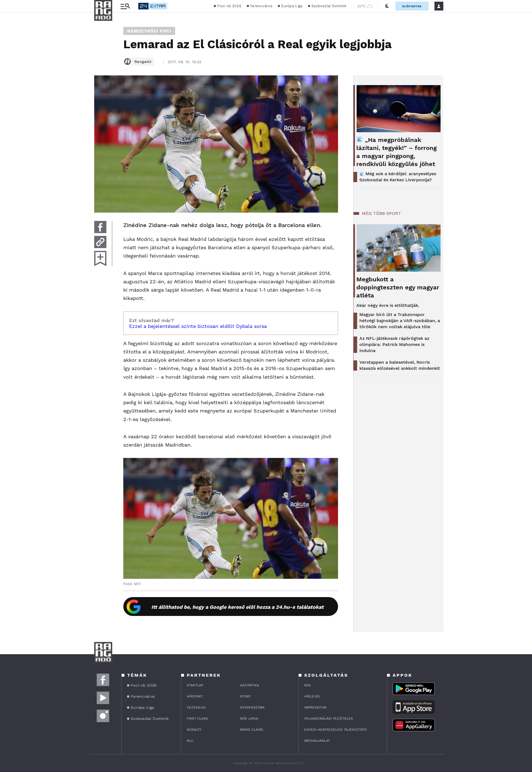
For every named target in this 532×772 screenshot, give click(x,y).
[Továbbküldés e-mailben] (100, 242)
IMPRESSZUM (315, 707)
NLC (190, 741)
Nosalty (194, 730)
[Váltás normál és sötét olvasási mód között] (387, 6)
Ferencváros (261, 6)
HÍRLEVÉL (312, 696)
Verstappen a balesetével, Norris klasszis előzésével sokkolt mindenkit (399, 365)
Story (245, 696)
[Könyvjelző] (100, 258)
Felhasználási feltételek (328, 718)
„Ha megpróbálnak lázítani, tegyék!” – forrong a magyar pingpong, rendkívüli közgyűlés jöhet (396, 151)
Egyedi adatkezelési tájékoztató (335, 730)
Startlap (195, 685)
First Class (197, 718)
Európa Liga (291, 6)
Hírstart (195, 696)
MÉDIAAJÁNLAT (317, 741)
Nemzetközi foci (149, 31)
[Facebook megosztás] (100, 227)
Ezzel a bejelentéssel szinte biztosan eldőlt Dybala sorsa (198, 326)
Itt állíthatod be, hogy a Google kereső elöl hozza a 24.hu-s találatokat (237, 607)
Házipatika (249, 685)
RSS (307, 685)
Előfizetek (412, 6)
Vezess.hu (196, 707)
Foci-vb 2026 (229, 6)
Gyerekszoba (252, 707)
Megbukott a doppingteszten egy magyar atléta (397, 287)
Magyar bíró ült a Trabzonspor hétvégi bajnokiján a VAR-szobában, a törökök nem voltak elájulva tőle (399, 320)
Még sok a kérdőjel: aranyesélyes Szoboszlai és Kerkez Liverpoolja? (397, 176)
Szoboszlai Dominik (328, 6)
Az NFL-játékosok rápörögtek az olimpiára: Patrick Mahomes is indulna (394, 344)
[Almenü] (125, 6)
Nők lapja (249, 718)
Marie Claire (252, 730)
